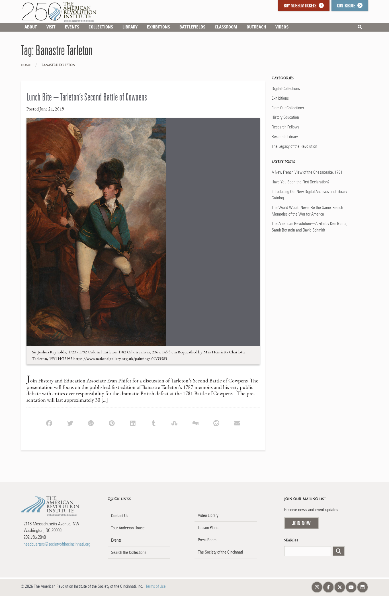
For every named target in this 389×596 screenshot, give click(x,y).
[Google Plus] (91, 422)
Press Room (207, 539)
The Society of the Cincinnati (220, 552)
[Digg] (195, 422)
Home (26, 65)
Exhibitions (280, 98)
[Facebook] (49, 422)
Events (116, 540)
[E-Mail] (237, 422)
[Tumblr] (153, 422)
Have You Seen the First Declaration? (300, 182)
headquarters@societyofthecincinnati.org (57, 544)
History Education (285, 117)
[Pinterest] (111, 422)
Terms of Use (156, 586)
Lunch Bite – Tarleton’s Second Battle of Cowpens (86, 97)
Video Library (208, 515)
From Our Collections (288, 107)
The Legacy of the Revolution (294, 146)
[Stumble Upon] (174, 422)
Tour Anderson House (128, 528)
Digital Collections (286, 88)
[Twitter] (69, 422)
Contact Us (119, 515)
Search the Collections (128, 552)
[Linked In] (132, 422)
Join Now (301, 523)
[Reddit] (216, 422)
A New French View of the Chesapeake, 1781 (307, 172)
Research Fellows (285, 127)
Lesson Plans (208, 527)
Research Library (285, 136)
